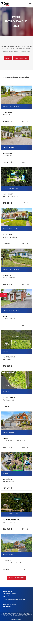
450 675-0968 (9, 598)
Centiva (19, 619)
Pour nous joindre (21, 58)
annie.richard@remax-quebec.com (16, 599)
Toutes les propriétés (16, 577)
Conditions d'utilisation (18, 615)
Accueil (8, 58)
